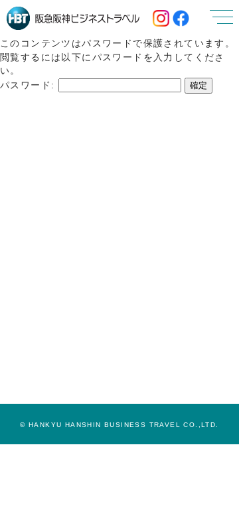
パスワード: (29, 85)
